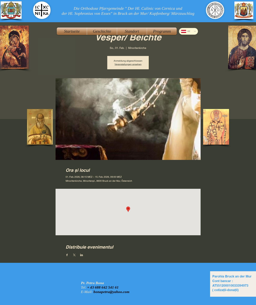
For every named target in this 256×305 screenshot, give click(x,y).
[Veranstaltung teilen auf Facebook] (67, 255)
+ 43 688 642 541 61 (103, 287)
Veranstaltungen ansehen (128, 64)
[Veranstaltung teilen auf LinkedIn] (81, 255)
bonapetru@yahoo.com (111, 292)
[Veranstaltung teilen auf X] (74, 255)
